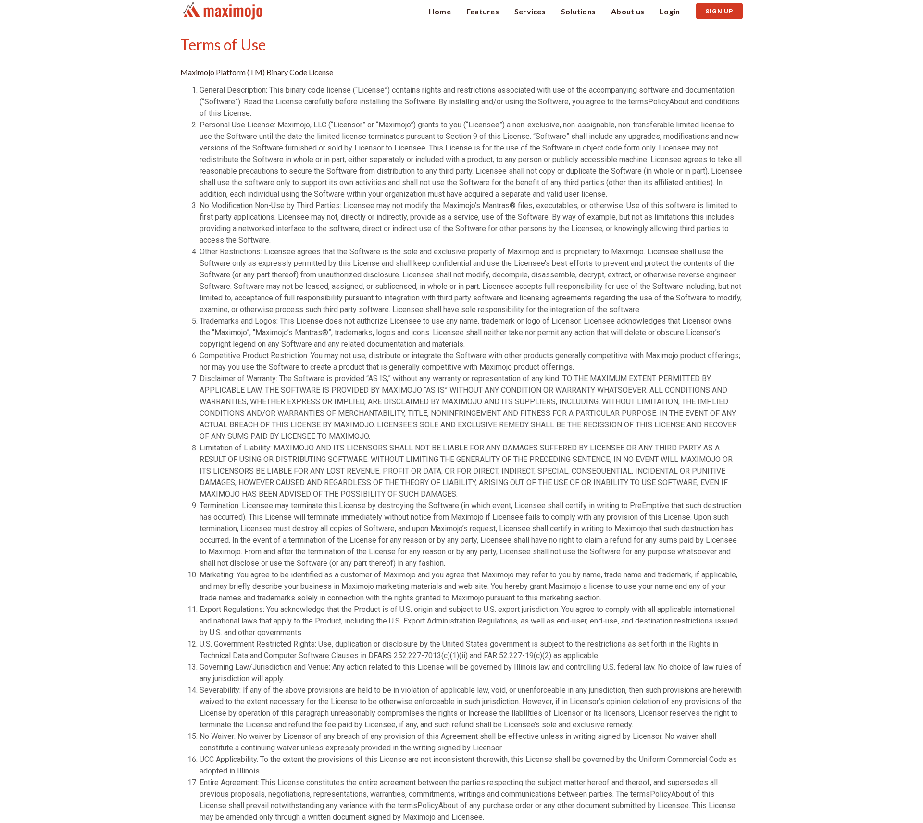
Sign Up (719, 11)
